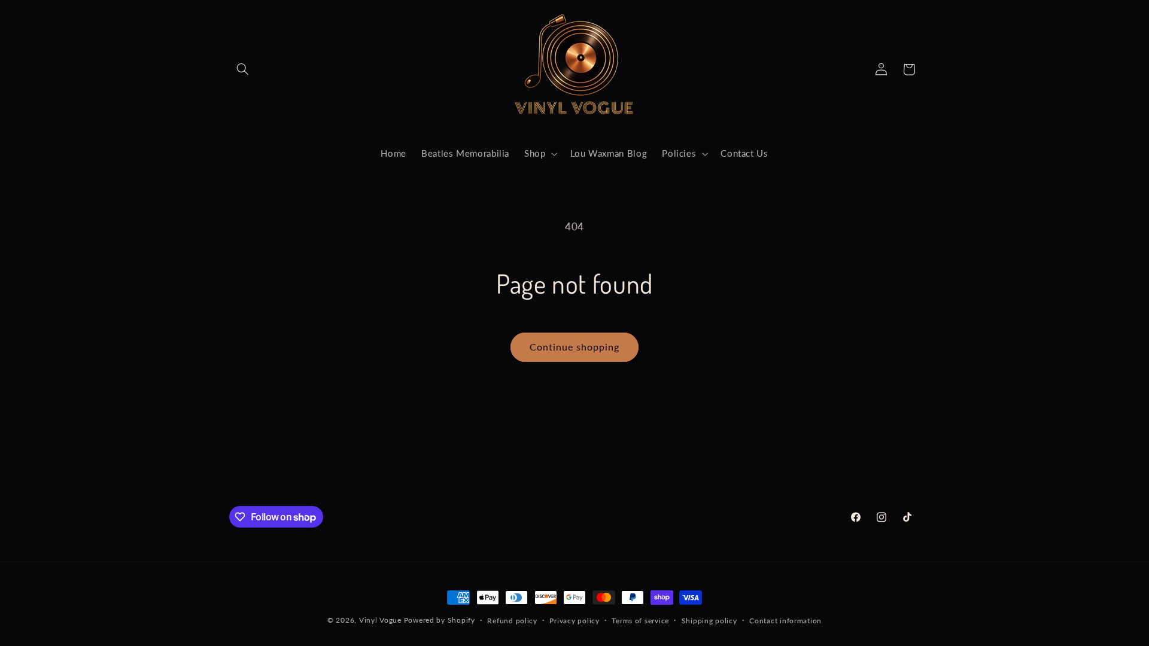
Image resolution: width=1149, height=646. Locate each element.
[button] (243, 69)
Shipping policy (709, 620)
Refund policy (512, 620)
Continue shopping (575, 346)
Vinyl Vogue (380, 620)
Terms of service (640, 620)
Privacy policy (574, 620)
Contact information (785, 620)
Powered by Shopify (439, 620)
